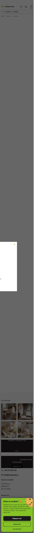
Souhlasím (17, 518)
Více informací (17, 529)
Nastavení (17, 524)
